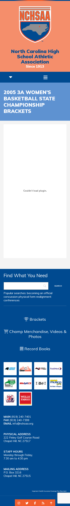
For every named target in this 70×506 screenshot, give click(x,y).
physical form (27, 296)
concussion (11, 296)
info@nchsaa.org (23, 423)
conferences (12, 300)
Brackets (37, 319)
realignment (43, 296)
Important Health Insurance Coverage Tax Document (49, 491)
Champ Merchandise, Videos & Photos (37, 334)
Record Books (36, 348)
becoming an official (39, 293)
